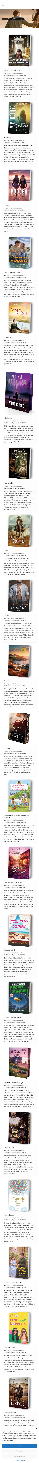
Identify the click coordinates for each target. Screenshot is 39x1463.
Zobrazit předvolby (19, 1456)
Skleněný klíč (8, 680)
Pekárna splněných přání (13, 882)
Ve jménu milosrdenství (12, 70)
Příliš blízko (8, 418)
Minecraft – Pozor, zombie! (13, 1017)
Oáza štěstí (8, 337)
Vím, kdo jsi (8, 137)
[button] (36, 1428)
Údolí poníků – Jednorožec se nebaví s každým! (17, 816)
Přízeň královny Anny (11, 483)
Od (11, 75)
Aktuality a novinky (9, 73)
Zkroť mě (7, 615)
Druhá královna (9, 1147)
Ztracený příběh (9, 950)
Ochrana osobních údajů (19, 1460)
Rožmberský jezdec (10, 1412)
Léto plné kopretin (10, 1347)
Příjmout (19, 1446)
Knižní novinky (19, 73)
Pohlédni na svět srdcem (12, 1282)
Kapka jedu (8, 748)
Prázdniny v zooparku (12, 272)
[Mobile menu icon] (3, 5)
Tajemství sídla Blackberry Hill (14, 1082)
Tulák (6, 550)
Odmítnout (19, 1451)
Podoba (7, 205)
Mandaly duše (9, 1215)
